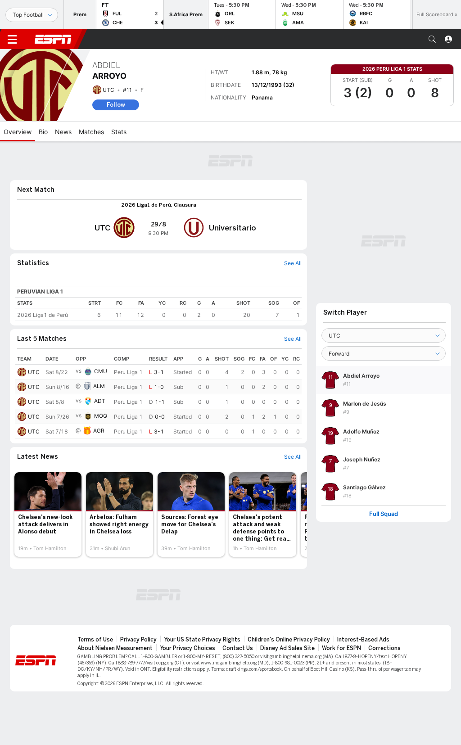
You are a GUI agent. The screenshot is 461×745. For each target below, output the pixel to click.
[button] (432, 39)
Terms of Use (95, 640)
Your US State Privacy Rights (202, 640)
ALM (99, 386)
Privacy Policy (138, 640)
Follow (116, 104)
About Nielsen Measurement (115, 648)
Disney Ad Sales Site (287, 648)
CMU (100, 371)
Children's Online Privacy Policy (289, 640)
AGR (98, 430)
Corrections (384, 648)
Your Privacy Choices (187, 648)
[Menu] (12, 39)
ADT (99, 400)
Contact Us (237, 648)
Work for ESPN (341, 648)
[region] (186, 309)
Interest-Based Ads (363, 640)
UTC (108, 89)
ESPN (53, 39)
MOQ (100, 415)
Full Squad (383, 513)
